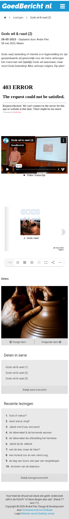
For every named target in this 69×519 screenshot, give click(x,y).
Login (18, 513)
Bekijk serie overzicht (34, 389)
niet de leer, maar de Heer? (24, 449)
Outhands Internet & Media (37, 510)
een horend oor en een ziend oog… (29, 455)
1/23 (9, 262)
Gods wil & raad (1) (17, 367)
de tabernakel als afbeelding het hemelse (33, 438)
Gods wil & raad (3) (17, 378)
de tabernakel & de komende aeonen (30, 432)
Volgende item (50, 342)
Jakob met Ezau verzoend (24, 426)
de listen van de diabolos (25, 466)
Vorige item (19, 342)
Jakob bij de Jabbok (20, 443)
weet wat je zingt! (19, 421)
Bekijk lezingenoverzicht (34, 477)
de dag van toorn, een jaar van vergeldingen (34, 460)
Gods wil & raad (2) (17, 372)
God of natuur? (18, 415)
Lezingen (18, 17)
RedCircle (17, 112)
